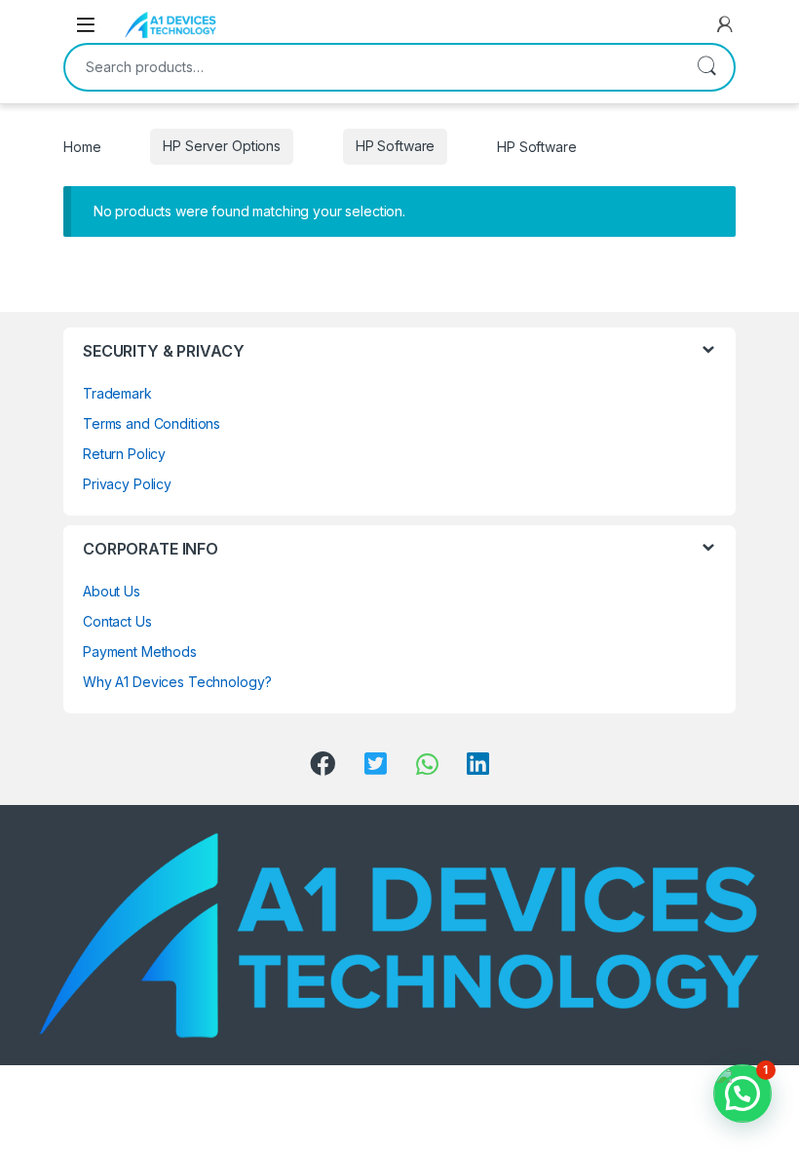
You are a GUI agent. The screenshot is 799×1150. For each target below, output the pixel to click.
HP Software (395, 145)
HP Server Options (222, 145)
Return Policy (124, 453)
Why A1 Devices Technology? (177, 681)
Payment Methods (140, 651)
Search (706, 67)
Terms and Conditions (151, 423)
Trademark (117, 393)
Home (81, 145)
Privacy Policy (127, 484)
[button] (742, 1093)
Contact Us (117, 621)
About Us (111, 591)
